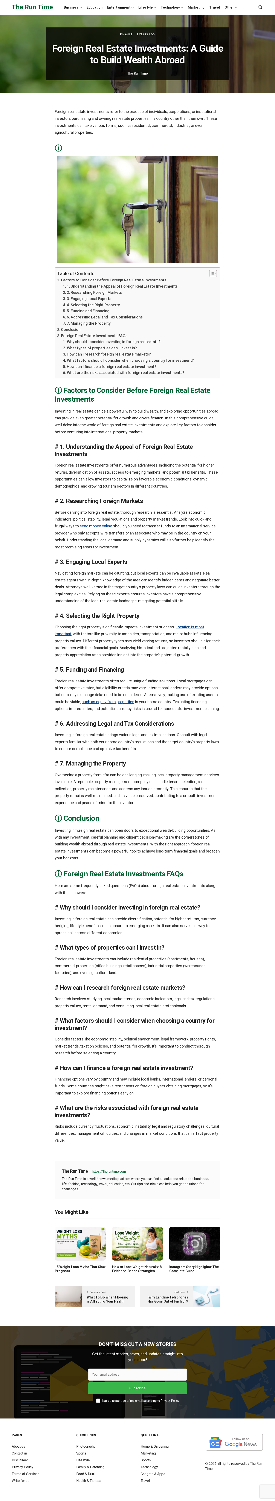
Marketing (196, 7)
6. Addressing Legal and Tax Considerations (105, 317)
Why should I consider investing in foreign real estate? (113, 341)
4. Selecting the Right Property (93, 305)
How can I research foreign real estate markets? (109, 354)
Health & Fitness (88, 1481)
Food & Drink (86, 1474)
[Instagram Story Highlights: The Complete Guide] (194, 1243)
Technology (170, 7)
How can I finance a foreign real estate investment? (111, 366)
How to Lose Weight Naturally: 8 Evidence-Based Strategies (137, 1269)
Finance (126, 34)
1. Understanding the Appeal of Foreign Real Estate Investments (122, 286)
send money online (96, 526)
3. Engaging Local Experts (89, 298)
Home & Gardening (155, 1446)
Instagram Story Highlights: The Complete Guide (194, 1269)
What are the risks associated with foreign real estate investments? (125, 372)
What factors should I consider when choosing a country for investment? (130, 360)
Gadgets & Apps (153, 1474)
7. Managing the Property (89, 323)
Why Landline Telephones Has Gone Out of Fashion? (168, 1299)
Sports (81, 1453)
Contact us (20, 1453)
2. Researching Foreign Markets (94, 292)
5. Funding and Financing (88, 311)
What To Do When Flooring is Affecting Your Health (107, 1299)
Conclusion (71, 329)
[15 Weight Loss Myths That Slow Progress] (80, 1243)
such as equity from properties (108, 701)
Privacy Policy (170, 1400)
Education (94, 7)
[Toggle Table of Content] (211, 273)
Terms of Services (26, 1474)
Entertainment (118, 7)
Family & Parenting (90, 1467)
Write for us (20, 1481)
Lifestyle (145, 7)
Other (229, 7)
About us (18, 1446)
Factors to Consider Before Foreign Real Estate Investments (113, 280)
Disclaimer (20, 1460)
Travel (214, 7)
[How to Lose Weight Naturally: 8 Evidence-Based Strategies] (137, 1243)
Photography (85, 1446)
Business (71, 7)
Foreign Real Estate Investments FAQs (94, 335)
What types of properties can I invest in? (102, 348)
